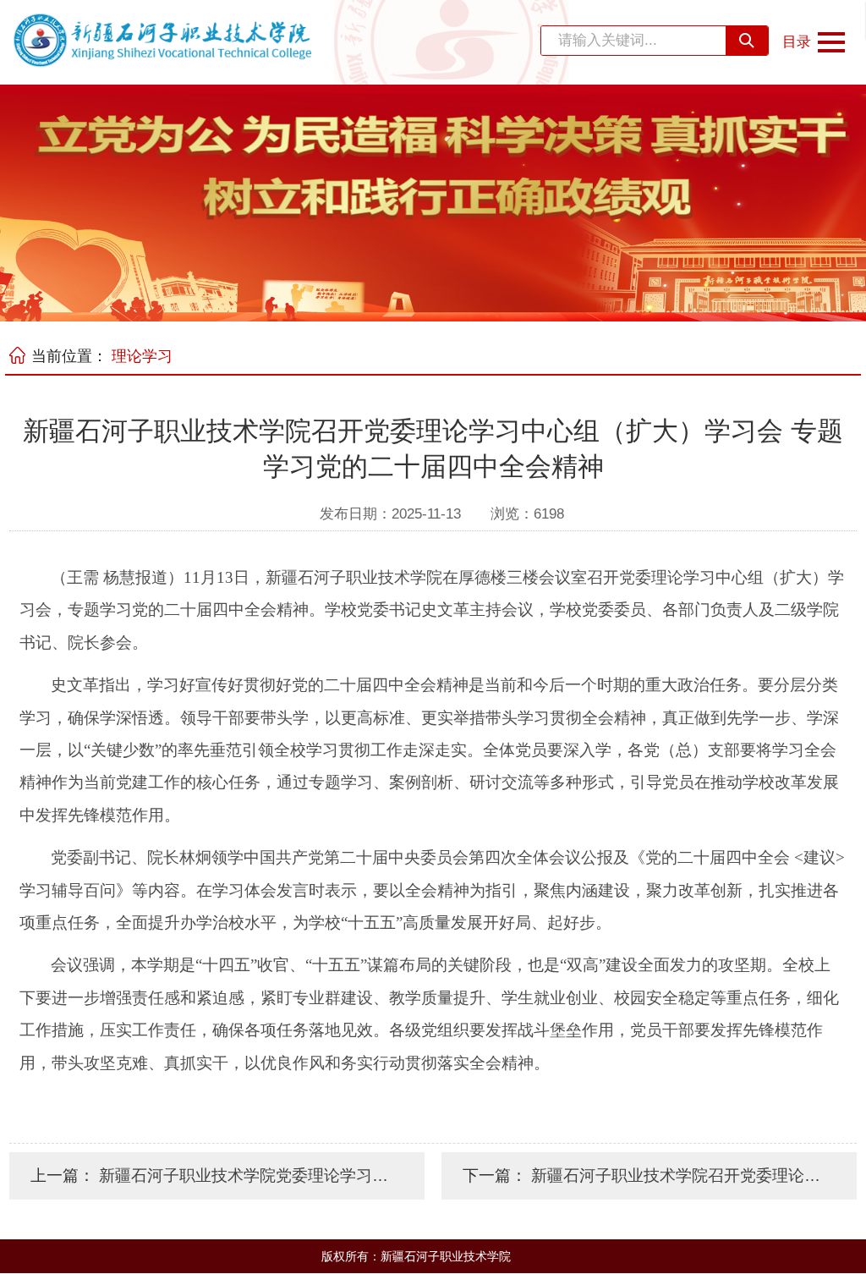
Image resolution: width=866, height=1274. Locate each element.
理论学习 (142, 356)
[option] (433, 203)
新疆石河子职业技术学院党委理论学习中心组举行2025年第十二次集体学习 (366, 1175)
